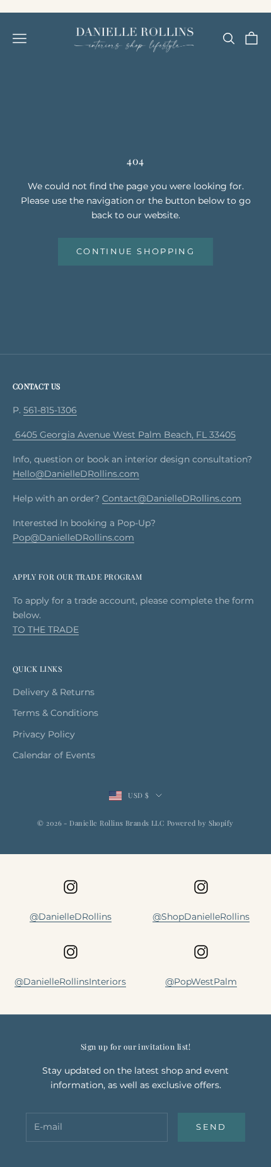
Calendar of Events (54, 755)
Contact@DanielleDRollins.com (171, 498)
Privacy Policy (44, 734)
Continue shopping (135, 251)
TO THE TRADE (46, 629)
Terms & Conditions (55, 712)
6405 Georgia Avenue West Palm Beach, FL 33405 (124, 434)
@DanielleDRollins (71, 916)
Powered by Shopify (200, 823)
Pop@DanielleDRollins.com (73, 537)
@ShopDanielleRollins (201, 916)
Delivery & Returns (54, 692)
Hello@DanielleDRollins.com (76, 473)
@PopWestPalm (201, 981)
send (211, 1127)
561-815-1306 (50, 410)
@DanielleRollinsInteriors (70, 981)
